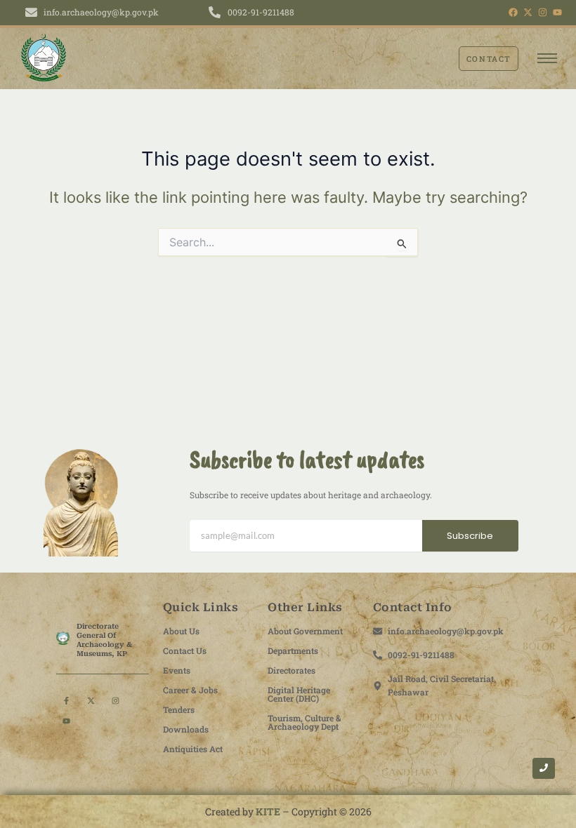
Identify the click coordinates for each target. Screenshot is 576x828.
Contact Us (185, 650)
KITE (268, 811)
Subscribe (470, 535)
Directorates (291, 670)
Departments (293, 650)
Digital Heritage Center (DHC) (299, 694)
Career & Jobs (190, 689)
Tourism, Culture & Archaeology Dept (304, 722)
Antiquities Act (193, 748)
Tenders (179, 709)
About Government (305, 630)
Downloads (186, 729)
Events (176, 670)
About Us (181, 630)
